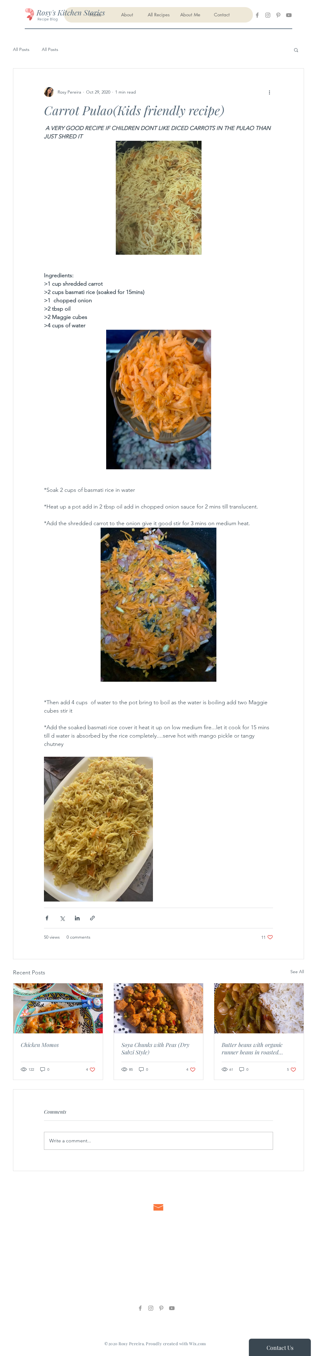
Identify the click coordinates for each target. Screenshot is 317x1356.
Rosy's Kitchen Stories (71, 12)
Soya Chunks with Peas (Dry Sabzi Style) (155, 1048)
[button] (296, 49)
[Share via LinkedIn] (77, 918)
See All (297, 971)
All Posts (21, 49)
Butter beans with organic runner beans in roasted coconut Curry (252, 1048)
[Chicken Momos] (58, 1008)
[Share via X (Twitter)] (62, 918)
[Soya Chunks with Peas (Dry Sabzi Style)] (158, 1008)
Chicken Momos (40, 1044)
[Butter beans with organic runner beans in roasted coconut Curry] (259, 1008)
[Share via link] (92, 918)
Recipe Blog (47, 19)
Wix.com (197, 1343)
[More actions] (269, 92)
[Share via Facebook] (47, 918)
